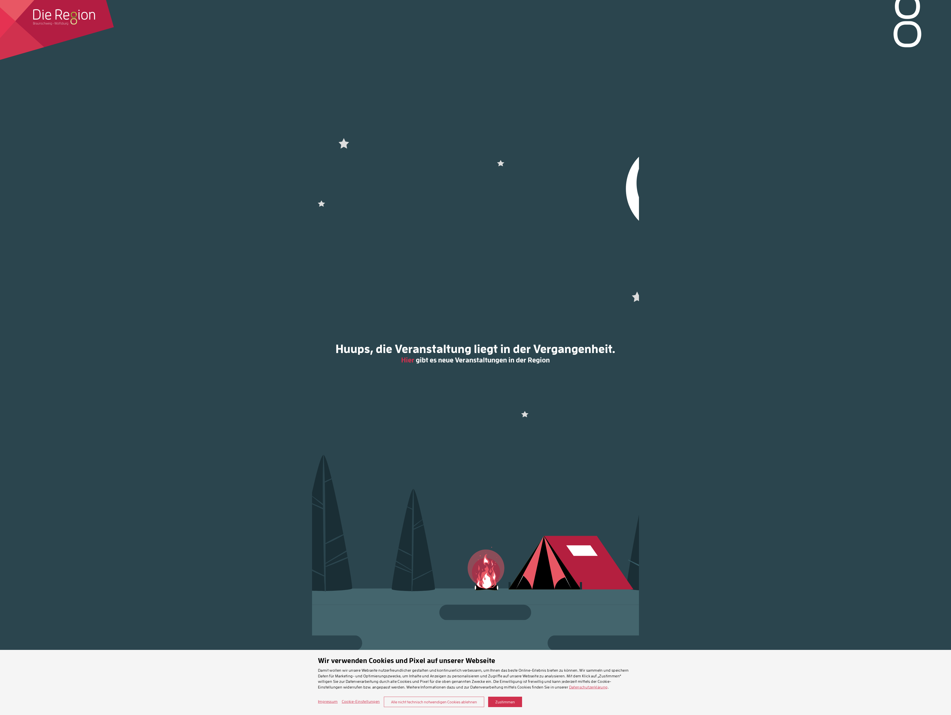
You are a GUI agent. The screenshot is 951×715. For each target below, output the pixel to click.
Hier (407, 360)
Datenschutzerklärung (588, 687)
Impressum (328, 701)
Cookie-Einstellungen (361, 701)
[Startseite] (64, 17)
